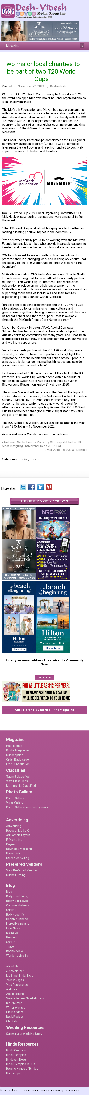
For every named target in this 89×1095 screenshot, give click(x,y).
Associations (15, 993)
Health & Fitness (17, 919)
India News (13, 928)
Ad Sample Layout (18, 835)
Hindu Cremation (17, 1050)
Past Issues (14, 745)
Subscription (14, 755)
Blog (9, 891)
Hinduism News (16, 1059)
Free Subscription (18, 764)
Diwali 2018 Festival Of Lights (65, 450)
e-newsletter (15, 971)
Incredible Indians (17, 923)
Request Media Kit (18, 830)
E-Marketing (14, 839)
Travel (10, 946)
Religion (11, 937)
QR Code (12, 1021)
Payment (12, 844)
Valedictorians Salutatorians (25, 998)
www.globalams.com (67, 1090)
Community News (18, 905)
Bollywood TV (15, 914)
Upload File (13, 853)
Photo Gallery (15, 798)
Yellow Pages (15, 980)
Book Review (14, 951)
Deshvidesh (58, 86)
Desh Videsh (10, 1090)
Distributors (14, 1003)
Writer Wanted (15, 1007)
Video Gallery (14, 802)
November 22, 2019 (31, 86)
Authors (11, 989)
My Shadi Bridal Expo (19, 975)
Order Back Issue (17, 759)
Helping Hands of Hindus (22, 1068)
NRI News (12, 932)
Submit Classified (18, 776)
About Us (12, 966)
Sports (34, 459)
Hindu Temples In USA (20, 1064)
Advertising (13, 826)
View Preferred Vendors (22, 870)
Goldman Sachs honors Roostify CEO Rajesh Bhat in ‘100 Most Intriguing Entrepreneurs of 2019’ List (42, 444)
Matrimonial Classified (21, 785)
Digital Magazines (18, 750)
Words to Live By (17, 955)
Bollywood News (17, 900)
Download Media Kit (19, 848)
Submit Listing (15, 875)
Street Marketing (17, 858)
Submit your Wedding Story (24, 1033)
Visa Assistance (17, 984)
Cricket (23, 459)
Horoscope (13, 1073)
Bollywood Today (17, 896)
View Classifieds (17, 781)
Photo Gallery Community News (27, 807)
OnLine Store (14, 1012)
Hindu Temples (16, 1055)
